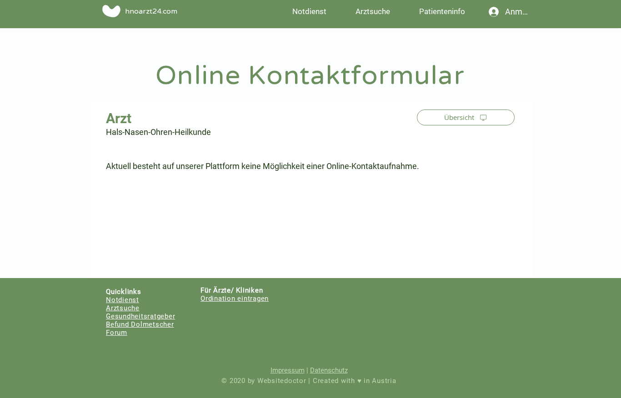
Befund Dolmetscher (140, 324)
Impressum (287, 370)
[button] (442, 11)
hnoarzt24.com (151, 11)
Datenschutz (329, 370)
